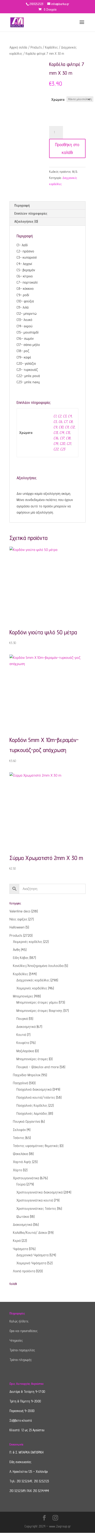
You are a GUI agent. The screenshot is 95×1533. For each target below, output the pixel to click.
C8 (70, 421)
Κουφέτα (22, 1042)
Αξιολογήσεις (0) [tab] (26, 221)
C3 (64, 416)
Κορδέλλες (51, 47)
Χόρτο (17, 1170)
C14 (61, 432)
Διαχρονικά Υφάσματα (32, 1255)
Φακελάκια (20, 1154)
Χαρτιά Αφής (22, 1162)
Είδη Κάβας (21, 957)
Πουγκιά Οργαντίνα (26, 1121)
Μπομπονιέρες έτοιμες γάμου (37, 1002)
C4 (69, 416)
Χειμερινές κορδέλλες (31, 988)
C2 (59, 416)
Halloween (17, 927)
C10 (61, 427)
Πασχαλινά (20, 1083)
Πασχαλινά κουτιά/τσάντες (35, 1097)
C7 (65, 421)
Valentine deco (19, 911)
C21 (69, 443)
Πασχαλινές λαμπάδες (32, 1113)
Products (36, 47)
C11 (66, 427)
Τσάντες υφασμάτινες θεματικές (36, 1146)
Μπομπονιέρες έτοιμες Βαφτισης (39, 1010)
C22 (55, 449)
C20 (62, 443)
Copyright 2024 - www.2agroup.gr (47, 1526)
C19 (55, 443)
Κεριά (17, 1240)
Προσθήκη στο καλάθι (67, 148)
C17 (62, 438)
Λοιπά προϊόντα (24, 1271)
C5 (55, 421)
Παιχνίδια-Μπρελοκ (27, 1075)
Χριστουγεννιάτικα (26, 1178)
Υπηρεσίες (16, 1340)
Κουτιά (21, 1034)
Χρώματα (57, 99)
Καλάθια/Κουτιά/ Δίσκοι (30, 1232)
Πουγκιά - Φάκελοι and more (37, 1067)
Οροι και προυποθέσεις (23, 1331)
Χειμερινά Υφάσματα (31, 1263)
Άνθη (16, 949)
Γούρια (21, 1184)
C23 (62, 449)
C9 (55, 427)
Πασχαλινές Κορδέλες (32, 1105)
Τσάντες (18, 1138)
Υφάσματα (20, 1249)
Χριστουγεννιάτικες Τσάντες (36, 1208)
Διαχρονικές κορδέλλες (33, 980)
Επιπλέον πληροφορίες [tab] (30, 213)
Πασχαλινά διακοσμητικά (34, 1089)
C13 (55, 432)
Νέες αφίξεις (18, 919)
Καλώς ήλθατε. (19, 1321)
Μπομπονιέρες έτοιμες (32, 1059)
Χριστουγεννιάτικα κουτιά (34, 1200)
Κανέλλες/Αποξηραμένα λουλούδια (38, 966)
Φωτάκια (22, 1216)
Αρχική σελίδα (18, 47)
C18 (68, 438)
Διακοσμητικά (26, 1026)
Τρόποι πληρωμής (20, 1360)
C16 (55, 438)
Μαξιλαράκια (25, 1051)
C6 (60, 421)
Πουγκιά (22, 1018)
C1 (54, 416)
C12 (72, 427)
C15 (68, 432)
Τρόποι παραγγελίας (22, 1350)
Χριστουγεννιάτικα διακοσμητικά (39, 1192)
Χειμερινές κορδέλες (27, 941)
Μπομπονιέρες (23, 996)
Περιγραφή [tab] (22, 205)
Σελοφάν (19, 1130)
